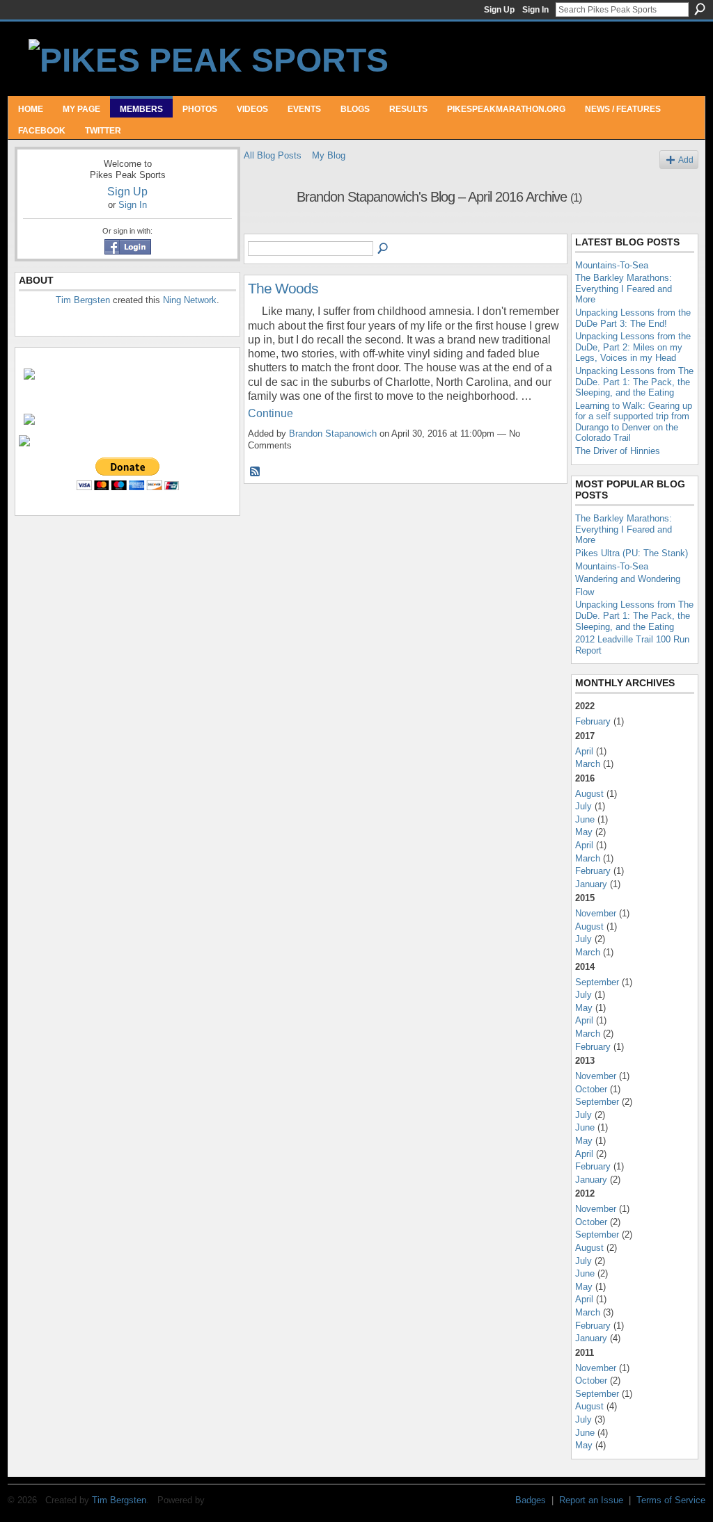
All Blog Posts (272, 155)
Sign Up (499, 10)
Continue (270, 413)
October (591, 1089)
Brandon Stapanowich (333, 433)
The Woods (283, 288)
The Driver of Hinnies (617, 451)
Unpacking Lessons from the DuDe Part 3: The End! (633, 318)
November (595, 913)
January (591, 884)
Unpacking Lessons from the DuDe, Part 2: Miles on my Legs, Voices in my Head (633, 347)
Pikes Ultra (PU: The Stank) (631, 553)
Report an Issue (591, 1500)
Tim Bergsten (83, 300)
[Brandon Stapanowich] (266, 227)
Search (699, 9)
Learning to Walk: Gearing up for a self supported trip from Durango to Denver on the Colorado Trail (633, 422)
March (587, 764)
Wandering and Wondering (627, 579)
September (597, 982)
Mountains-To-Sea (611, 265)
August (589, 793)
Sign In (535, 10)
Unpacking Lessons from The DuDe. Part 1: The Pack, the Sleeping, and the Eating (634, 382)
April (584, 751)
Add (686, 159)
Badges (530, 1500)
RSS (255, 472)
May (584, 832)
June (585, 819)
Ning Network (190, 300)
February (593, 721)
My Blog (328, 155)
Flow (584, 592)
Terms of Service (670, 1500)
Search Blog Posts (383, 249)
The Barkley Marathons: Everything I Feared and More (623, 289)
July (583, 806)
